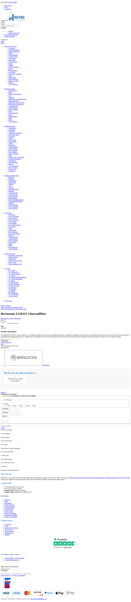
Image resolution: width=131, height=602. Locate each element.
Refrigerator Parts (10, 126)
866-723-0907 (12, 2)
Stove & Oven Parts (11, 46)
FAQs (6, 526)
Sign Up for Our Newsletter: (9, 566)
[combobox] (10, 26)
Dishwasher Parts (10, 89)
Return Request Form (11, 528)
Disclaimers (8, 503)
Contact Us (8, 9)
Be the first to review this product (11, 318)
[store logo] (16, 20)
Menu (2, 43)
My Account (8, 301)
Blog (6, 7)
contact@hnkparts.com (12, 560)
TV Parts (7, 269)
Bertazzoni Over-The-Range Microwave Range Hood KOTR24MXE (15, 380)
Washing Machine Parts (12, 175)
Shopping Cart (9, 533)
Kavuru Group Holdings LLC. (39, 599)
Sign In (10, 31)
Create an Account (14, 33)
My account (8, 5)
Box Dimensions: (6, 346)
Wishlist (7, 535)
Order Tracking (9, 531)
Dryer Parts (8, 213)
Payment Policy (9, 508)
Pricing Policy (9, 510)
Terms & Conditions (11, 517)
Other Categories (10, 254)
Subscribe (4, 570)
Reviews (3, 392)
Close (2, 41)
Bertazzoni (46, 365)
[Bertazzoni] (24, 365)
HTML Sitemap (9, 505)
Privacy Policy (9, 512)
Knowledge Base (10, 506)
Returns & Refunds (10, 513)
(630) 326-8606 (19, 558)
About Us (8, 500)
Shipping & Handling (11, 515)
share (2, 344)
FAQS (3, 428)
